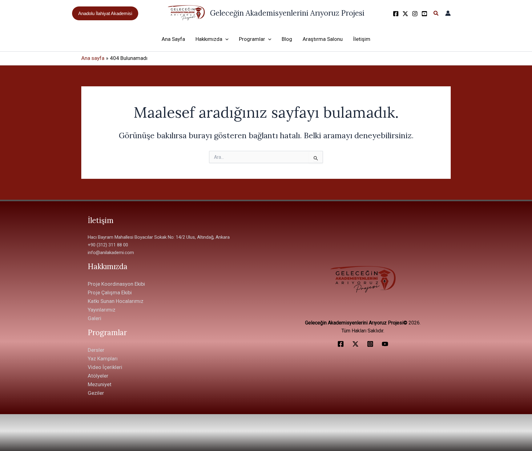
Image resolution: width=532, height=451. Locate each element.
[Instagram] (415, 14)
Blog (287, 39)
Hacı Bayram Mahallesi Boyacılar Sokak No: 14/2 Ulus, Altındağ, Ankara (159, 237)
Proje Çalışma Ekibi (110, 292)
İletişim (361, 39)
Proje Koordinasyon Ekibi (116, 284)
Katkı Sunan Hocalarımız (115, 301)
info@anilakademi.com (111, 252)
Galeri (94, 318)
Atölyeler (98, 376)
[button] (105, 13)
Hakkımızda (208, 39)
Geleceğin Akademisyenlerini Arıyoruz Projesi (287, 13)
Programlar (252, 39)
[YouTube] (424, 14)
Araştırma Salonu (323, 39)
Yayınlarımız (101, 310)
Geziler (96, 393)
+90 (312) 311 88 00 (108, 245)
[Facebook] (396, 14)
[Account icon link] (448, 13)
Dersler (96, 350)
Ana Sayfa (173, 39)
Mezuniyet (99, 384)
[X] (405, 14)
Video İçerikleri (105, 367)
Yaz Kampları (103, 358)
